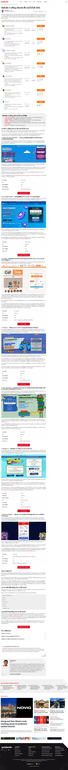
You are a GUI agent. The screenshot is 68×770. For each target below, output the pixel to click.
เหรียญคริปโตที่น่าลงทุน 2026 (17, 613)
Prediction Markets (37, 727)
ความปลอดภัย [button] (4, 606)
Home (2, 4)
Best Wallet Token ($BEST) (10, 50)
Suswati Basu (3, 728)
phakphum (13, 660)
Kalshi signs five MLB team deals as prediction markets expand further (41, 730)
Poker (34, 1)
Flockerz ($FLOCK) (8, 76)
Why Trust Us (17, 750)
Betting (25, 1)
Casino (21, 1)
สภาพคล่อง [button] (4, 604)
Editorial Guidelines (19, 753)
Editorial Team (18, 751)
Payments (45, 1)
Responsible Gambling (59, 750)
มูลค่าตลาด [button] (4, 599)
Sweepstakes (39, 1)
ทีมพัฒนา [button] (3, 597)
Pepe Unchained (8, 90)
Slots (30, 1)
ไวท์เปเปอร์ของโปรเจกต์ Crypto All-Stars (22, 175)
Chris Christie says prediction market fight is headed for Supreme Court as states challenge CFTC (57, 720)
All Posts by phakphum (15, 674)
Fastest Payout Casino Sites (47, 753)
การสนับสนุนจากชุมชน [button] (5, 608)
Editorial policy (10, 648)
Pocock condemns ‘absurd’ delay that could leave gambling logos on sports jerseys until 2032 (56, 725)
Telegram (22, 237)
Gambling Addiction (59, 755)
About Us (17, 748)
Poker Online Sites (45, 751)
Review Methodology (59, 748)
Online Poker (31, 753)
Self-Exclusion (58, 751)
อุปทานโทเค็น (30, 549)
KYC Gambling (58, 753)
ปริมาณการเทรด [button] (4, 601)
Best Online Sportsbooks (47, 748)
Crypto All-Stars (8, 38)
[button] (66, 1)
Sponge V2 (7, 101)
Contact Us (17, 755)
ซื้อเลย (41, 38)
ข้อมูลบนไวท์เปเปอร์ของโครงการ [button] (7, 595)
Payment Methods (32, 751)
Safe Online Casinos (46, 750)
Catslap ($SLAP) (8, 63)
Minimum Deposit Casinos (47, 755)
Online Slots (30, 755)
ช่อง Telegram (38, 175)
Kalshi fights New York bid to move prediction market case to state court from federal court (57, 731)
